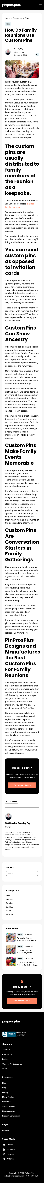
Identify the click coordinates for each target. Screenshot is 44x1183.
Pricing (5, 1059)
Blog (4, 1083)
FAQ (4, 1088)
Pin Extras (6, 1102)
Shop (4, 1068)
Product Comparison (11, 1116)
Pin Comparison (8, 1111)
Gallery (5, 1092)
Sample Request (9, 1106)
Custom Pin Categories (12, 1064)
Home (7, 18)
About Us (6, 1050)
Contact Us (7, 1054)
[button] (40, 5)
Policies (5, 1130)
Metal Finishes (8, 1097)
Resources (17, 18)
